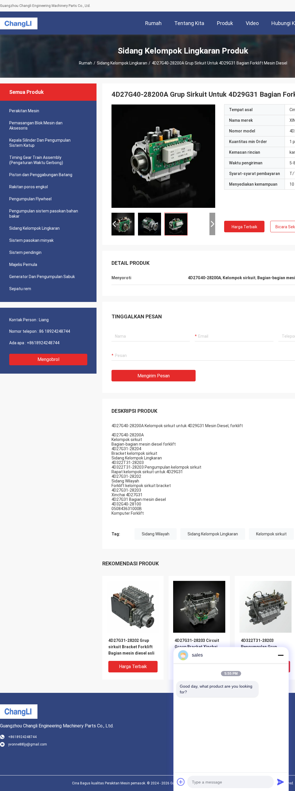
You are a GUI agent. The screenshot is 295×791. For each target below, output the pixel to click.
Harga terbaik (244, 227)
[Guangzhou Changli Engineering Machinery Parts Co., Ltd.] (18, 23)
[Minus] (280, 655)
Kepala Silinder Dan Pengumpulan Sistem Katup (40, 143)
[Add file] (181, 781)
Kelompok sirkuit (271, 534)
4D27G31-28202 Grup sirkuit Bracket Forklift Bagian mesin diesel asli (131, 646)
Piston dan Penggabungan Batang (40, 174)
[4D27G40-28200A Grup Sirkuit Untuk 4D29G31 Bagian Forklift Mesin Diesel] (163, 156)
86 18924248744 (54, 331)
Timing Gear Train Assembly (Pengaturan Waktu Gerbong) (36, 160)
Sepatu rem (20, 288)
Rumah (85, 63)
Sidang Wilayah (155, 534)
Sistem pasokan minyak (31, 240)
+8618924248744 (43, 343)
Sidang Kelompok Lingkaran (122, 63)
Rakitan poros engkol (28, 187)
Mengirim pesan (153, 376)
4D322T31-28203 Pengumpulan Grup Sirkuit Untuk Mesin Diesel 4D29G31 (260, 647)
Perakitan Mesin (24, 111)
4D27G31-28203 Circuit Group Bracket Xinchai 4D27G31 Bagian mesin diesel (197, 647)
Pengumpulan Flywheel (30, 199)
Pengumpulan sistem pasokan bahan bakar (43, 213)
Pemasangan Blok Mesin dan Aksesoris (36, 125)
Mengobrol (48, 359)
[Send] (280, 781)
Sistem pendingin (25, 252)
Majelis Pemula (23, 264)
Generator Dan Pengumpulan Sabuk (42, 276)
